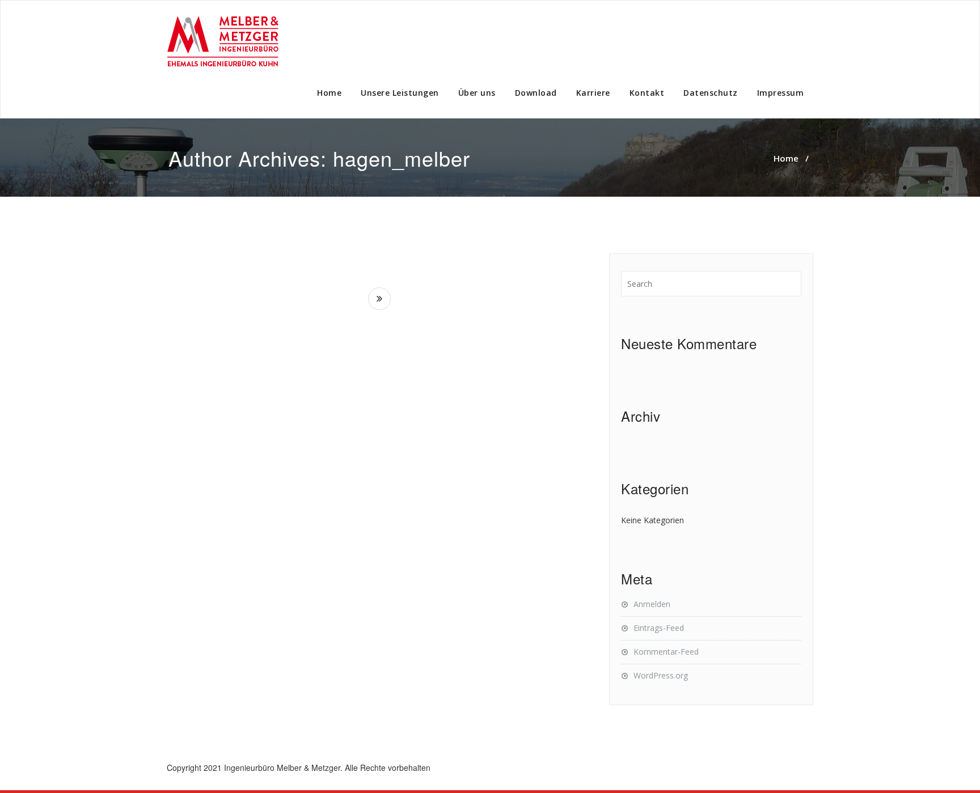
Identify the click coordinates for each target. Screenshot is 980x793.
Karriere (593, 92)
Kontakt (647, 92)
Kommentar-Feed (666, 651)
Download (536, 92)
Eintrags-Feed (658, 627)
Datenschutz (710, 92)
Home (329, 92)
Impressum (780, 92)
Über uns (477, 92)
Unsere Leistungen (400, 92)
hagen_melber (401, 157)
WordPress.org (660, 675)
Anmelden (651, 604)
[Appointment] (223, 42)
